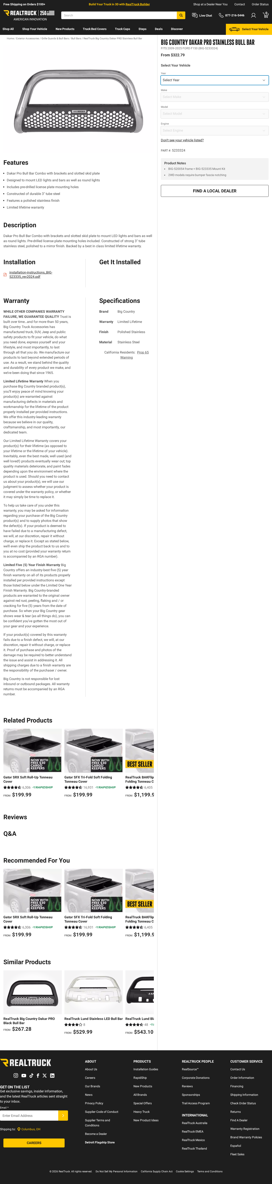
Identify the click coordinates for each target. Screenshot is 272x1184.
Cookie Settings (185, 1171)
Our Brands (92, 1086)
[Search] (181, 15)
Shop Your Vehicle (34, 29)
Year (163, 73)
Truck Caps (122, 29)
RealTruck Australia (194, 1123)
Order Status (260, 4)
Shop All (8, 29)
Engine (165, 123)
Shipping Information (244, 1094)
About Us (91, 1069)
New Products (65, 29)
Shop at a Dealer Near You (210, 4)
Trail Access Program (196, 1103)
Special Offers (142, 1103)
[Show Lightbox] (78, 99)
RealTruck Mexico (193, 1140)
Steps (142, 29)
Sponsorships (191, 1094)
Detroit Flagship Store (100, 1142)
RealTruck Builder (138, 4)
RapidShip (140, 1077)
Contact (239, 4)
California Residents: (126, 354)
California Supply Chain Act (157, 1171)
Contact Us (237, 1069)
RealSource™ (190, 1069)
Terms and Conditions (209, 1171)
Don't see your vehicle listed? (182, 140)
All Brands (140, 1094)
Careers (90, 1077)
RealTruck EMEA (192, 1131)
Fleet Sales (237, 1154)
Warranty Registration (244, 1128)
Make (164, 90)
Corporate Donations (196, 1077)
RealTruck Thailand (194, 1148)
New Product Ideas (146, 1120)
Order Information (242, 1077)
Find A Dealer (239, 1120)
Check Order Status (243, 1103)
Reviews (187, 1086)
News (88, 1094)
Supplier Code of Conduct (101, 1111)
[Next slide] (149, 763)
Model (164, 106)
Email (4, 1107)
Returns (235, 1111)
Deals (159, 29)
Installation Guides (145, 1069)
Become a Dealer (96, 1134)
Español (235, 1145)
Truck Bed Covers (94, 29)
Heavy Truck (141, 1111)
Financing (236, 1086)
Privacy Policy (94, 1103)
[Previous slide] (7, 763)
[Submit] (63, 1115)
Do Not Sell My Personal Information (116, 1171)
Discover (177, 29)
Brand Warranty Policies (246, 1137)
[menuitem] (8, 29)
